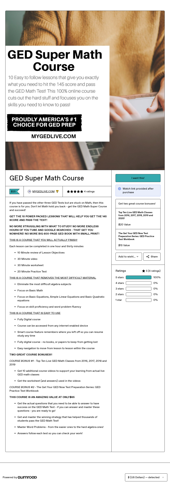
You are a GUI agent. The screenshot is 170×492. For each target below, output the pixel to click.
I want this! (137, 178)
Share (154, 256)
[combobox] (129, 257)
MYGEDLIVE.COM (45, 191)
